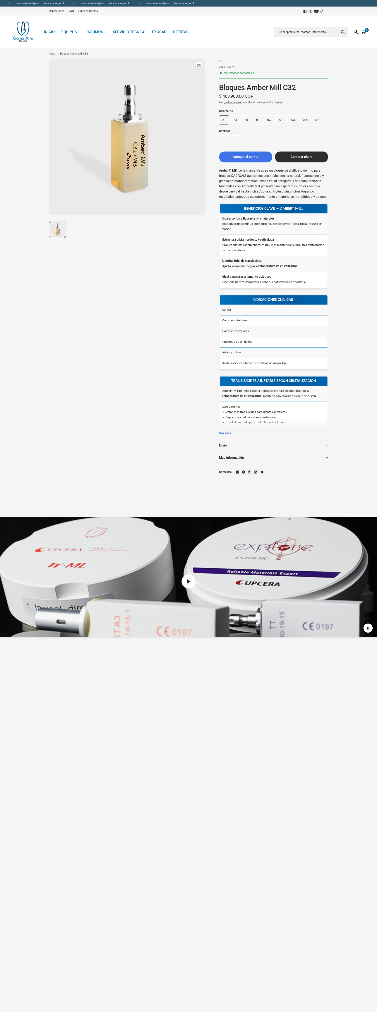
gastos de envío (233, 102)
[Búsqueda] (342, 32)
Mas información (231, 458)
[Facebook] (305, 11)
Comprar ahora (301, 157)
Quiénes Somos (88, 11)
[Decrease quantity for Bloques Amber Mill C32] (222, 140)
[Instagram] (311, 11)
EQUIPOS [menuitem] (69, 32)
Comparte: (225, 471)
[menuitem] (58, 11)
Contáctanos (57, 11)
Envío (223, 445)
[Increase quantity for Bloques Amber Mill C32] (237, 140)
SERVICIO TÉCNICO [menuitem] (129, 32)
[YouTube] (316, 11)
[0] (362, 31)
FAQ (71, 11)
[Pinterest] (249, 472)
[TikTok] (322, 11)
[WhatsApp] (256, 472)
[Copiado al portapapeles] (262, 472)
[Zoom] (199, 65)
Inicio (52, 53)
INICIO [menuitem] (49, 32)
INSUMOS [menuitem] (95, 32)
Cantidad (224, 131)
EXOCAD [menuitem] (159, 32)
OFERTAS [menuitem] (180, 32)
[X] (243, 472)
